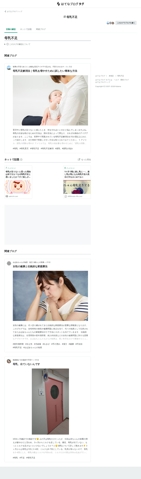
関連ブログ (41, 29)
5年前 (37, 360)
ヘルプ (116, 80)
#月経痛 (37, 344)
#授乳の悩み (67, 148)
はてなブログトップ (102, 82)
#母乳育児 (24, 148)
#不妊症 (78, 344)
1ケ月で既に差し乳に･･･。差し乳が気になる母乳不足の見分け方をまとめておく (77, 174)
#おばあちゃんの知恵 (32, 347)
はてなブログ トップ (14, 11)
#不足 (22, 457)
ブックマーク (11, 168)
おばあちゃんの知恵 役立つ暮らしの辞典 (28, 262)
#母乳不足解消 (47, 148)
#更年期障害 (18, 344)
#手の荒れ (55, 344)
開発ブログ (124, 80)
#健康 (71, 344)
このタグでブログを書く (126, 23)
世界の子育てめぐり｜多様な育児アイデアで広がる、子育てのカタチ (38, 67)
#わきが (46, 344)
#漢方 (64, 344)
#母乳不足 (34, 148)
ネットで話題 (26, 29)
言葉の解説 (11, 29)
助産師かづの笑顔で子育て (23, 360)
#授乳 (57, 148)
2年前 (48, 262)
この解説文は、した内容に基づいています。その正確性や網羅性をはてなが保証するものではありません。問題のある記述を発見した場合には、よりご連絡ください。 (17, 45)
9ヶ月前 (69, 67)
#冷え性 (28, 344)
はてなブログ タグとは (103, 80)
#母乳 (15, 148)
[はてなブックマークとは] (21, 159)
